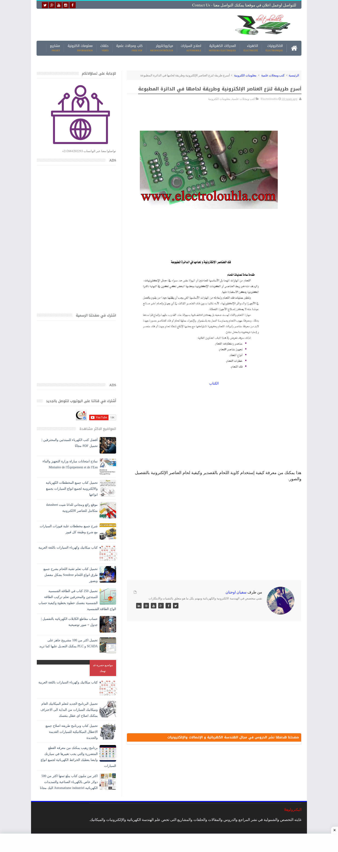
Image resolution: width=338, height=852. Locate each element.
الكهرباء (250, 48)
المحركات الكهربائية (222, 48)
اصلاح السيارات (191, 48)
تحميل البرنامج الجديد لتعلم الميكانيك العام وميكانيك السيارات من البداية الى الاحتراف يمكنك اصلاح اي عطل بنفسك (69, 709)
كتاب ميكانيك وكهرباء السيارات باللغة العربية (68, 547)
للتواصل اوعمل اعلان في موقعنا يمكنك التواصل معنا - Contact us (244, 5)
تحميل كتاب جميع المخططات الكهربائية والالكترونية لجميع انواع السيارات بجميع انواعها (72, 488)
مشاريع (55, 48)
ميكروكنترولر (161, 48)
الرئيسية (294, 75)
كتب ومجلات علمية (272, 75)
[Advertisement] (133, 24)
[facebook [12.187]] (72, 5)
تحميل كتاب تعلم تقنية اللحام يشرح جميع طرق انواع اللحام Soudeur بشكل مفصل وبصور (70, 575)
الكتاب (214, 383)
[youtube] (59, 5)
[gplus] (52, 5)
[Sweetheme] (175, 605)
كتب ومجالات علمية (129, 48)
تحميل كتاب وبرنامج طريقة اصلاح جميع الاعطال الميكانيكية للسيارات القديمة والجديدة (72, 732)
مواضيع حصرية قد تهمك (103, 668)
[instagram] (66, 5)
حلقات (104, 48)
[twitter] (45, 5)
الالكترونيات (274, 48)
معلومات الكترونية (80, 48)
